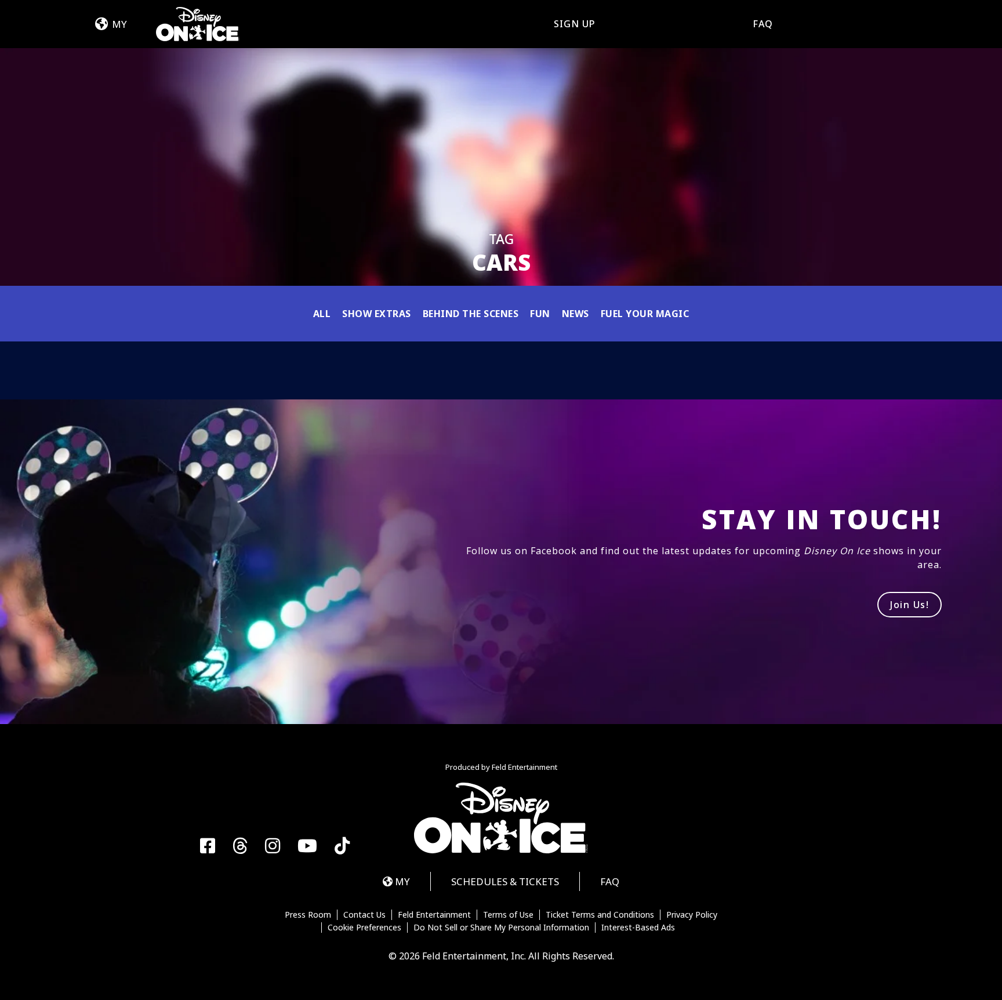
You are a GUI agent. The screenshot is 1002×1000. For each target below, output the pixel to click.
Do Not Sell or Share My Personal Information (501, 927)
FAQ (763, 23)
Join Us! (909, 604)
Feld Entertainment (434, 915)
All (322, 313)
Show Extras (376, 313)
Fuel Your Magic (645, 313)
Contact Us (364, 915)
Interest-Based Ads (638, 927)
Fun (540, 313)
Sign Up (575, 23)
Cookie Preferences (364, 927)
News (575, 313)
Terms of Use (508, 915)
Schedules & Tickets (505, 881)
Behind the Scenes (471, 313)
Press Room (308, 915)
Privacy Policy (691, 915)
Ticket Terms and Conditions (600, 915)
